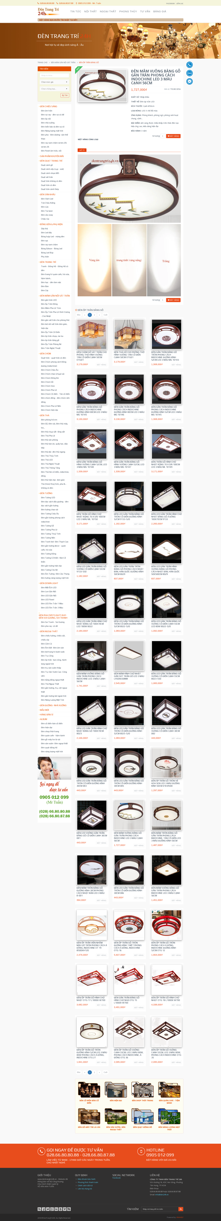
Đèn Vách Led (47, 199)
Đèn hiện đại (46, 727)
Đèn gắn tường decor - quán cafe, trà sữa (53, 548)
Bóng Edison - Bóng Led (51, 248)
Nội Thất (90, 11)
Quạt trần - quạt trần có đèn (53, 358)
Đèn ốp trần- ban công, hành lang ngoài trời (54, 662)
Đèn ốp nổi (46, 119)
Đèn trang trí (48, 262)
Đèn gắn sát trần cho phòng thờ (55, 320)
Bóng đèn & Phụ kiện (51, 224)
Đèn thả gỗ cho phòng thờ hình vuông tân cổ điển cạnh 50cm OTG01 (129, 355)
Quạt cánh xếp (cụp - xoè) (52, 169)
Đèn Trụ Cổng (47, 656)
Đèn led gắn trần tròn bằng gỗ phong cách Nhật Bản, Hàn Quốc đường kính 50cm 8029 (128, 570)
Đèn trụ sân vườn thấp (51, 668)
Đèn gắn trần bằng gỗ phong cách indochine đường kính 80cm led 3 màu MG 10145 (92, 411)
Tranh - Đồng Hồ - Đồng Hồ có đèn (54, 268)
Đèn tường (46, 493)
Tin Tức (75, 11)
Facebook (116, 1178)
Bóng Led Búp (47, 252)
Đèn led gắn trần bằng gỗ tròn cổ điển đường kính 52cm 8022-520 (129, 624)
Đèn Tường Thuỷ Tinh (50, 534)
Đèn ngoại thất (49, 631)
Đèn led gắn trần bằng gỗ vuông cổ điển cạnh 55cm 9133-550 (91, 569)
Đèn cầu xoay (47, 215)
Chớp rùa (45, 219)
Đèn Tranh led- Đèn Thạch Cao (54, 541)
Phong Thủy (128, 11)
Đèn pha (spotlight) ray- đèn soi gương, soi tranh (53, 616)
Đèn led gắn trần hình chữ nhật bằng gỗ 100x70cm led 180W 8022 (92, 624)
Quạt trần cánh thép (50, 189)
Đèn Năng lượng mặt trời (52, 131)
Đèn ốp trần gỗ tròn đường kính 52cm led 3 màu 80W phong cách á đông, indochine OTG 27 (92, 1054)
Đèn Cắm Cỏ (46, 644)
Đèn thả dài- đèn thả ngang (53, 452)
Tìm (66, 95)
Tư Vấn (145, 11)
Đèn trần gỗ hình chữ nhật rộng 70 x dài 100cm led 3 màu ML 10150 (91, 517)
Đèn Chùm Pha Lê (49, 390)
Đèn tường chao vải (49, 509)
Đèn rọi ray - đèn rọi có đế (52, 114)
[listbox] (54, 88)
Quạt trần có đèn (48, 185)
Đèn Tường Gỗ (47, 525)
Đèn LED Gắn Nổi (48, 595)
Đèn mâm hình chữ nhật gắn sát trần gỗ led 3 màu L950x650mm (129, 676)
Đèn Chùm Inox (48, 386)
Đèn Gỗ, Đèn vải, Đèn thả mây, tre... (54, 425)
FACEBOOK (170, 3)
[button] (66, 82)
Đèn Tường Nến (48, 538)
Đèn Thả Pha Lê (48, 435)
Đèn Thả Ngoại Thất (50, 684)
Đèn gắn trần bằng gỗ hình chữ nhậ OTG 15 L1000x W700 (126, 1000)
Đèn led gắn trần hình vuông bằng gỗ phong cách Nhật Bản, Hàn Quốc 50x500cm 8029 (165, 570)
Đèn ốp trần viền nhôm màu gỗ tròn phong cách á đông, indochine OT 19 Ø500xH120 (92, 946)
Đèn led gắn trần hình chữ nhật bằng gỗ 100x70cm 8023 (92, 731)
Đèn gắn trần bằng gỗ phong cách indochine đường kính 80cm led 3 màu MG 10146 (129, 411)
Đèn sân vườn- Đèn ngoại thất (54, 743)
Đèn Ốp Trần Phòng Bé (51, 344)
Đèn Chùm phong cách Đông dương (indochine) (53, 364)
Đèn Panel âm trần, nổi (51, 151)
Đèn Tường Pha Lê (49, 529)
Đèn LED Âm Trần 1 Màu (52, 603)
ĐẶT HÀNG (101, 364)
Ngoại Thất (108, 11)
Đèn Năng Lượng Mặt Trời (52, 700)
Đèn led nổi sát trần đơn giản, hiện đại (54, 326)
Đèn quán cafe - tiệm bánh (53, 735)
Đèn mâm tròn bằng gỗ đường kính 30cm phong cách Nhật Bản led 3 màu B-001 (90, 892)
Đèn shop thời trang (50, 731)
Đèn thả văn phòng (49, 440)
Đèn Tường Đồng (48, 554)
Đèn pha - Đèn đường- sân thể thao (54, 137)
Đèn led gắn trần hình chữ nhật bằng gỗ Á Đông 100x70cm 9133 (166, 517)
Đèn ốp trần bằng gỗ (50, 340)
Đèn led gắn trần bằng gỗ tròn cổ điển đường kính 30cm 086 (129, 890)
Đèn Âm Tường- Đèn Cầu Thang (55, 574)
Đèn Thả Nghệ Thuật (50, 464)
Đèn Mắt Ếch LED (48, 587)
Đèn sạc (44, 240)
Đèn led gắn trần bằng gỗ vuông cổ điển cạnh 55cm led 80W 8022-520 (166, 624)
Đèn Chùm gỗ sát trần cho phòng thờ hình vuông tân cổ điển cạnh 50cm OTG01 (92, 356)
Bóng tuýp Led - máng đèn (52, 236)
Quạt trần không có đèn (51, 181)
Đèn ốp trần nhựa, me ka (52, 336)
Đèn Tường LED (48, 497)
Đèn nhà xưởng (47, 122)
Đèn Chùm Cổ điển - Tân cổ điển (55, 394)
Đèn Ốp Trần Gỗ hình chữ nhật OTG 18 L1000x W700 (165, 998)
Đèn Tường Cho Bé (49, 570)
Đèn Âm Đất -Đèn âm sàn (52, 647)
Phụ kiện (45, 256)
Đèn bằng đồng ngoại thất (52, 680)
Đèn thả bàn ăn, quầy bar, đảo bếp (54, 446)
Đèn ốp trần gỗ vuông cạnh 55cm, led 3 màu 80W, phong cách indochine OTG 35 (166, 1054)
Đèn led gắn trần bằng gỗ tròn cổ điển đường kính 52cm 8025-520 (129, 731)
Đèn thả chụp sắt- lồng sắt (53, 432)
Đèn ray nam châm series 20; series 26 (54, 145)
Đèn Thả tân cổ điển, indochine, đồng (55, 474)
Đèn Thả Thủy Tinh (49, 456)
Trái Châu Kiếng (48, 203)
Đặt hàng (174, 136)
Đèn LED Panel (47, 599)
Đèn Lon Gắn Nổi (48, 591)
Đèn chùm (45, 353)
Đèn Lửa (44, 207)
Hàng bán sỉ (46, 714)
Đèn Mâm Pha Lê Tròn (51, 308)
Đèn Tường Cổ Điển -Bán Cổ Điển (53, 560)
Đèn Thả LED (47, 460)
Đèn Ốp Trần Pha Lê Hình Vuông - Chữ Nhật (55, 314)
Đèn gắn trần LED (49, 300)
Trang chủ (42, 62)
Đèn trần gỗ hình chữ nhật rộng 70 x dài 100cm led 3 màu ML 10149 (165, 464)
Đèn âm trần (46, 110)
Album (43, 719)
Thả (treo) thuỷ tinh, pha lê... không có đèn (53, 486)
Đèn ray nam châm (49, 244)
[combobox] (52, 82)
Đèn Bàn (45, 286)
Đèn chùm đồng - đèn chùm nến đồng (55, 400)
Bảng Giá (159, 11)
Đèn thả (44, 415)
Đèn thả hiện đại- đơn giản (53, 480)
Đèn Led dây (46, 232)
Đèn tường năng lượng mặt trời (55, 578)
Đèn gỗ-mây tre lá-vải (50, 739)
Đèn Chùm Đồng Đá (50, 378)
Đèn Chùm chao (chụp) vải (52, 374)
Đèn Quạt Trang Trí (51, 161)
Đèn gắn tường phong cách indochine (53, 519)
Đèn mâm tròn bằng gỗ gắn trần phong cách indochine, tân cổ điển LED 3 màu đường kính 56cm (166, 837)
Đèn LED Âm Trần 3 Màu (52, 607)
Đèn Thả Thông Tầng (50, 468)
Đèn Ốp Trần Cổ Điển (50, 332)
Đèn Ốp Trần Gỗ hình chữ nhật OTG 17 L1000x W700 (91, 998)
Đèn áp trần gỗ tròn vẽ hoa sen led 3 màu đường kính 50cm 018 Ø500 (165, 783)
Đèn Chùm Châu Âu (49, 370)
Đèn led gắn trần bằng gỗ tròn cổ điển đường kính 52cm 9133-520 (129, 517)
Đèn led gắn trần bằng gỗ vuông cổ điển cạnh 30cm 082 (166, 731)
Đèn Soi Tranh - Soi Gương (52, 622)
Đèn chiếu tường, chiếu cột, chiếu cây (53, 637)
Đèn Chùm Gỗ (47, 382)
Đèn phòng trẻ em (49, 419)
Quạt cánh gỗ (47, 165)
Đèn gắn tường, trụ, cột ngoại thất (54, 690)
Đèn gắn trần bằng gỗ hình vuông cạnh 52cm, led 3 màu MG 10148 (92, 464)
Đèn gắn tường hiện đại (51, 566)
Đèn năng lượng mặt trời (52, 751)
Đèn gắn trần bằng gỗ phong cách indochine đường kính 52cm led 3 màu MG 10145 (166, 411)
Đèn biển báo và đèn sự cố (52, 126)
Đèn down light (49, 583)
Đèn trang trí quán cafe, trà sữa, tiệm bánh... (55, 276)
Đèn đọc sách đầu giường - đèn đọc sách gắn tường (54, 503)
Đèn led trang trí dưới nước (53, 652)
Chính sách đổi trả (85, 1185)
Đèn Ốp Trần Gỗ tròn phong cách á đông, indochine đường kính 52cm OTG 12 (163, 946)
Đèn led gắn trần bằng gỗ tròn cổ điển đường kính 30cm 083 (91, 783)
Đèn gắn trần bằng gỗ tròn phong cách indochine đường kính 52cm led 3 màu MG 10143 (165, 356)
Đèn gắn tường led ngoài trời (53, 696)
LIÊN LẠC (179, 3)
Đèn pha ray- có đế (49, 626)
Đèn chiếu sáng (48, 106)
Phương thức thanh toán (88, 1182)
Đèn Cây (44, 290)
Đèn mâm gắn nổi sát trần (63, 62)
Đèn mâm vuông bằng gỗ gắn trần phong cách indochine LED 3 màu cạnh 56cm (91, 677)
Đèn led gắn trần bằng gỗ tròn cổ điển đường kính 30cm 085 (129, 783)
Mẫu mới (44, 710)
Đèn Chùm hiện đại (49, 410)
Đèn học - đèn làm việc (51, 282)
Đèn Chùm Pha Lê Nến (51, 406)
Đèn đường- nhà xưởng (53, 705)
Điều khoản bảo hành (86, 1179)
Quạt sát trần (47, 177)
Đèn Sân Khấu (47, 194)
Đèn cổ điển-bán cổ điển (52, 723)
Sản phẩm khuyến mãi (52, 156)
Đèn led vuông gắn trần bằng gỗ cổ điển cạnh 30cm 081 (92, 835)
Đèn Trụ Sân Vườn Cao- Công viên (54, 674)
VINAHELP (179, 1217)
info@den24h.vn (162, 1194)
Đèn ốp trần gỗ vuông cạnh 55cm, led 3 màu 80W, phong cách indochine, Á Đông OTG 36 (128, 1054)
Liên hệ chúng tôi (85, 1188)
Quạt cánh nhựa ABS (50, 173)
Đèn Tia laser (47, 211)
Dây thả (44, 228)
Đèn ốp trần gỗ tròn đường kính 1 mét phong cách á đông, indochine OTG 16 (128, 946)
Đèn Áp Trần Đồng (49, 304)
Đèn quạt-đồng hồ (49, 747)
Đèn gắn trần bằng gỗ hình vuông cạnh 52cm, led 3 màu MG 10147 (129, 464)
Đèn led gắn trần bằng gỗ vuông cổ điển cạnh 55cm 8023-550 (166, 676)
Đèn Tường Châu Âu (50, 513)
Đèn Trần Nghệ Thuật (50, 348)
